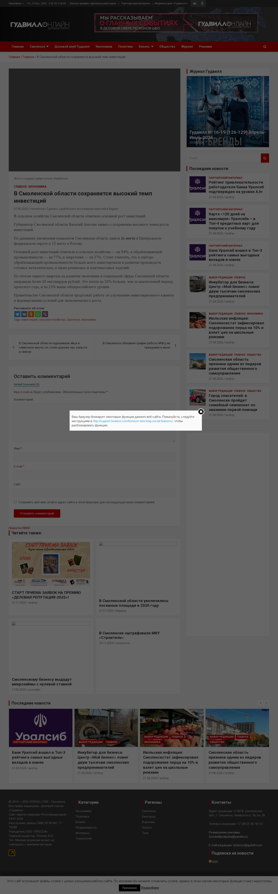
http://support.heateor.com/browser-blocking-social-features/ (133, 421)
